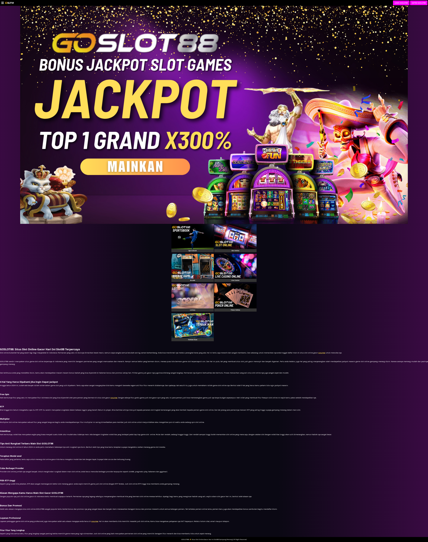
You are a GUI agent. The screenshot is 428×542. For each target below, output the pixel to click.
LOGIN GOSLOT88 (401, 3)
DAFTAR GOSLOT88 (419, 3)
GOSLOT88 (94, 521)
